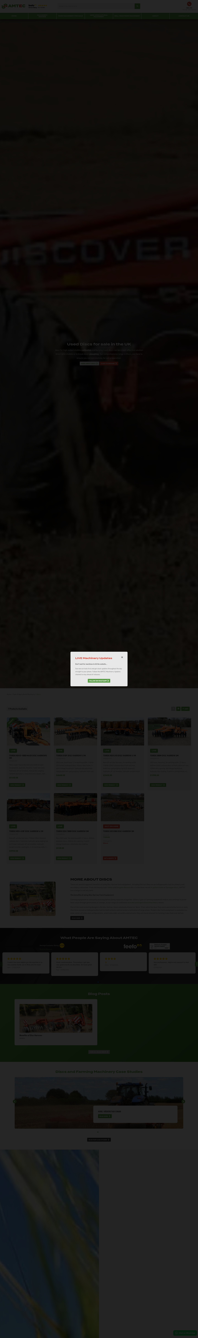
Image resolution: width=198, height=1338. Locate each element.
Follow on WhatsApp (98, 681)
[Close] (122, 657)
